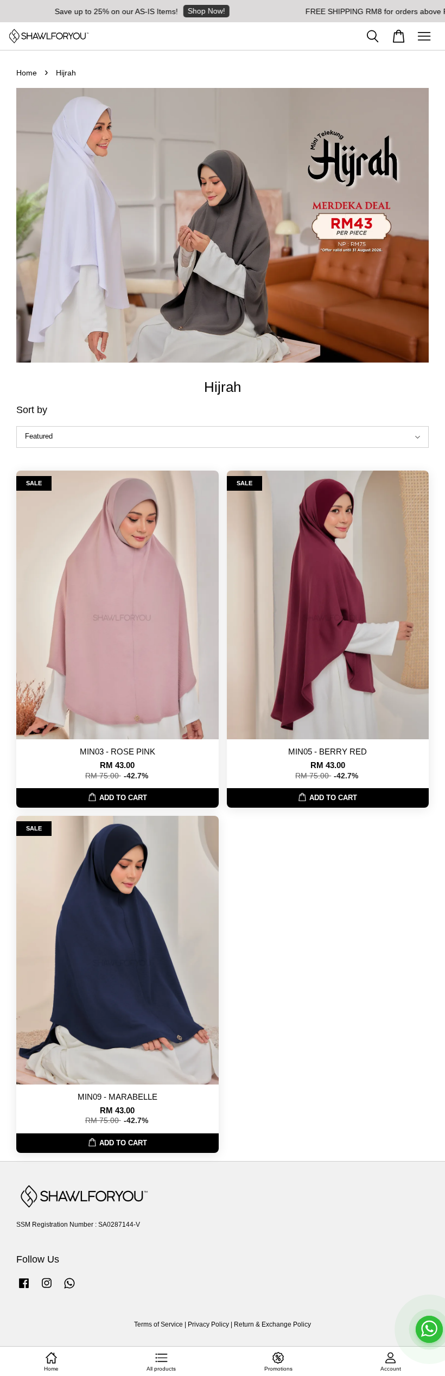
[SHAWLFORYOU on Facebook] (23, 1288)
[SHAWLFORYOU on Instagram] (46, 1288)
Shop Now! (188, 11)
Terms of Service (158, 1324)
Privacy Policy (208, 1324)
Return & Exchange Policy (272, 1324)
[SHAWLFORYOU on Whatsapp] (69, 1288)
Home (26, 72)
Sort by (31, 409)
